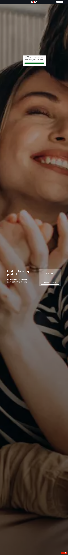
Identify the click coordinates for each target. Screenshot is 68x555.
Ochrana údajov (33, 60)
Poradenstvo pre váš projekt (49, 278)
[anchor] (4, 2)
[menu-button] (2, 2)
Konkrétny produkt (49, 273)
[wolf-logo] (34, 2)
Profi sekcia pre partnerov (49, 282)
